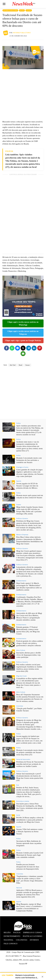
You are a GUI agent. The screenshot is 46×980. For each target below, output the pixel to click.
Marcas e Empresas (22, 534)
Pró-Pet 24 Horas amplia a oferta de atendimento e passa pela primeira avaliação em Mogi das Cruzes (30, 820)
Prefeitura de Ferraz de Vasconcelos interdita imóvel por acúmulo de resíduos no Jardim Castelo (30, 764)
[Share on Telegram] (28, 348)
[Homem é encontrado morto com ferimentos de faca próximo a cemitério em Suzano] (8, 459)
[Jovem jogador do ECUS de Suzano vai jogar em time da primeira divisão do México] (8, 485)
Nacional (19, 887)
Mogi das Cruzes (21, 676)
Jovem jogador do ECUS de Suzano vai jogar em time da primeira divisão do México (27, 486)
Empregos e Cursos (22, 467)
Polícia (18, 423)
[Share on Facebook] (6, 348)
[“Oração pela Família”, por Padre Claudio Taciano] (8, 709)
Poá (17, 785)
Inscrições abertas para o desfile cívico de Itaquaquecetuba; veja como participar (28, 655)
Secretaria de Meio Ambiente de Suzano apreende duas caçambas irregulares (28, 843)
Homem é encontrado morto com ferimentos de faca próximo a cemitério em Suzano (29, 460)
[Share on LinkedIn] (34, 348)
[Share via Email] (23, 353)
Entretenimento (21, 580)
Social (18, 815)
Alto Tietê (12, 365)
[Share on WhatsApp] (12, 348)
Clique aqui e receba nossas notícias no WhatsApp (23, 323)
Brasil (20, 365)
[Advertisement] (23, 95)
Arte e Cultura (20, 650)
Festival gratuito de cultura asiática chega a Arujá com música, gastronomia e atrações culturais (29, 643)
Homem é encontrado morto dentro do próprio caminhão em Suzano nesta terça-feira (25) (29, 752)
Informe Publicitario (22, 32)
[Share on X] (23, 348)
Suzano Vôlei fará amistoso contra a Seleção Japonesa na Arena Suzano (29, 831)
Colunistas (19, 706)
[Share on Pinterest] (39, 348)
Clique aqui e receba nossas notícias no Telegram (23, 332)
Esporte (18, 481)
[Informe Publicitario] (5, 33)
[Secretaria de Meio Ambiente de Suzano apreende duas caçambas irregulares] (8, 842)
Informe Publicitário (10, 10)
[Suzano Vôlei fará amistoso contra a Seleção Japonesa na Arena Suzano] (8, 830)
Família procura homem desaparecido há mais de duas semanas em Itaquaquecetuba (27, 866)
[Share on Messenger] (17, 348)
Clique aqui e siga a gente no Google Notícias (23, 340)
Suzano (28, 10)
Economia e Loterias (22, 801)
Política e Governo (22, 518)
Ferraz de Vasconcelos (23, 759)
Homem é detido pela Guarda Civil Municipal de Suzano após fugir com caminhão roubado (29, 855)
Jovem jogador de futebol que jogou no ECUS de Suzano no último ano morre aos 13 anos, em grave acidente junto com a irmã (29, 739)
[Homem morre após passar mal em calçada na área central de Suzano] (8, 496)
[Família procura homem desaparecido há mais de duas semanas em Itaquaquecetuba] (8, 865)
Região (22, 10)
